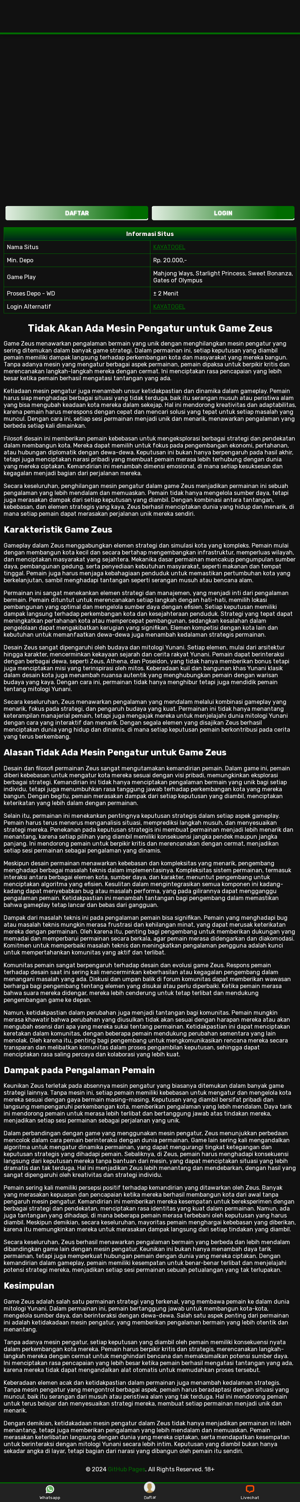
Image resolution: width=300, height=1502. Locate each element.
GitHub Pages (126, 1469)
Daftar (150, 1497)
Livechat (250, 1497)
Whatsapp (50, 1497)
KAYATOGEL (169, 247)
